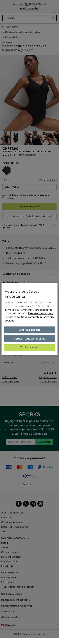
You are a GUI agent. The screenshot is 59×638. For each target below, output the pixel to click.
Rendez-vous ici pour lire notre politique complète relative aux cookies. (29, 317)
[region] (30, 319)
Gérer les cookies (29, 329)
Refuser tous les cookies (29, 338)
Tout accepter (29, 347)
